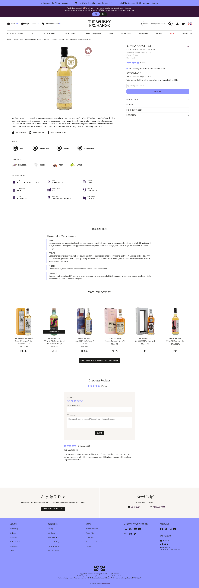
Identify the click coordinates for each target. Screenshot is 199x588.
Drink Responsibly (134, 110)
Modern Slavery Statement (94, 542)
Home (9, 39)
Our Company (14, 529)
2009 (90, 182)
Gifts (33, 34)
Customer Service (52, 24)
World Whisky (71, 34)
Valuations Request (53, 550)
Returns (130, 105)
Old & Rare (126, 34)
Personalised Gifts (53, 537)
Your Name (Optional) (73, 405)
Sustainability (14, 546)
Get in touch (135, 507)
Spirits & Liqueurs (93, 34)
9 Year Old (57, 182)
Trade (12, 24)
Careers (12, 550)
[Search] (170, 23)
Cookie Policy (90, 537)
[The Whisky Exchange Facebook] (161, 529)
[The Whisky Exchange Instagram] (170, 529)
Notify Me (157, 91)
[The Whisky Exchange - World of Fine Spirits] (99, 23)
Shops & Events (30, 24)
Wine (111, 34)
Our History (13, 533)
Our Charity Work (15, 542)
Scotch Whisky (50, 34)
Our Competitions (53, 546)
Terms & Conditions (92, 529)
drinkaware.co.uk (105, 583)
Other (159, 34)
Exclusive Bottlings (53, 542)
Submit (99, 433)
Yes (96, 14)
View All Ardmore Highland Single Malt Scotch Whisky (99, 360)
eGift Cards (51, 533)
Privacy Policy (90, 533)
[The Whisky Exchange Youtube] (174, 529)
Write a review (71, 415)
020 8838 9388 (158, 507)
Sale (172, 34)
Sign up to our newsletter (53, 509)
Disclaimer (131, 115)
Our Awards (13, 537)
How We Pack (132, 99)
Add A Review (71, 398)
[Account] (177, 23)
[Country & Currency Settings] (190, 23)
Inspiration (187, 34)
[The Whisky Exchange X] (166, 529)
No (103, 14)
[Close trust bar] (196, 3)
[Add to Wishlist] (188, 46)
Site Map (50, 529)
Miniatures (143, 34)
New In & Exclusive (15, 34)
